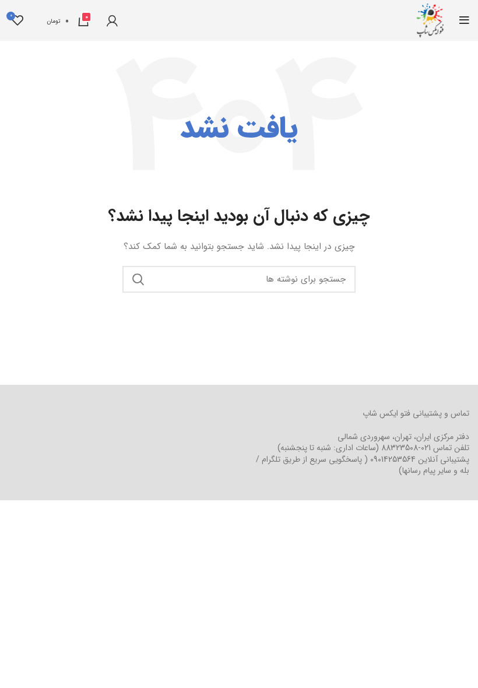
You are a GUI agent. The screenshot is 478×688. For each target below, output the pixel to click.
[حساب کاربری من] (112, 20)
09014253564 (393, 459)
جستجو (138, 279)
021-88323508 (406, 447)
